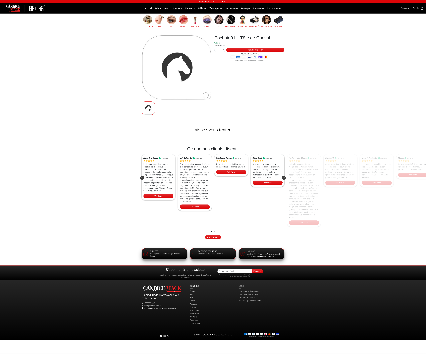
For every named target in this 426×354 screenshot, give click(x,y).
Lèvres (192, 301)
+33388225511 (150, 303)
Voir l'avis (158, 196)
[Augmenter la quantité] (223, 50)
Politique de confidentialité (248, 294)
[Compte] (418, 8)
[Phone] (168, 336)
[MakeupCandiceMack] (25, 8)
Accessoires (232, 8)
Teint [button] (157, 8)
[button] (414, 8)
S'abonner (257, 271)
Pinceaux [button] (189, 8)
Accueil (148, 8)
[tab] (211, 231)
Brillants (202, 8)
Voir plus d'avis (213, 237)
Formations (258, 8)
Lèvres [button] (176, 8)
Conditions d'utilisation (247, 297)
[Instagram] (164, 336)
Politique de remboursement (249, 291)
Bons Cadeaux (273, 8)
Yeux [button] (166, 8)
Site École (405, 8)
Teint (192, 294)
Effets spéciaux (216, 8)
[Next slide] (284, 136)
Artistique (245, 8)
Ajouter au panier (255, 50)
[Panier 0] (422, 8)
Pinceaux (193, 304)
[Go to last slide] (142, 178)
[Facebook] (161, 336)
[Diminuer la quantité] (216, 50)
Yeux (192, 297)
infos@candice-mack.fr (152, 306)
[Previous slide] (142, 136)
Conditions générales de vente (250, 301)
